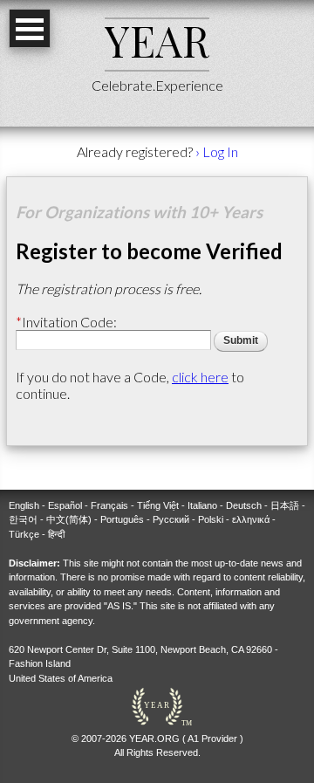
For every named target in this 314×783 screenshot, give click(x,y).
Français (109, 505)
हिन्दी (56, 534)
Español (65, 505)
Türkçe (24, 534)
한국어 (23, 519)
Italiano (202, 505)
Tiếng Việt (158, 505)
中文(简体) (69, 519)
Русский (171, 519)
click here (200, 376)
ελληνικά (251, 519)
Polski (210, 519)
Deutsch (244, 505)
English (24, 505)
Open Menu (30, 28)
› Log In (216, 151)
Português (122, 519)
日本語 (284, 505)
